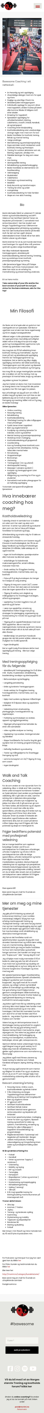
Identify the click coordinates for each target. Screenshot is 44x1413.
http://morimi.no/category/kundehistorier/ (20, 1274)
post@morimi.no (22, 1407)
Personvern (22, 1409)
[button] (38, 6)
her (19, 1260)
